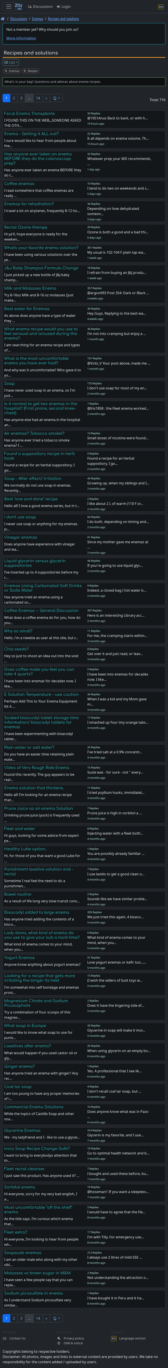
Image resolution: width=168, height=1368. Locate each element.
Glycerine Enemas (22, 1130)
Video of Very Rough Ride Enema (36, 767)
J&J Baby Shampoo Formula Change (41, 268)
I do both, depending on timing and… (118, 521)
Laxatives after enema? (27, 1046)
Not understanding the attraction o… (118, 1277)
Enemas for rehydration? (29, 204)
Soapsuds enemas (22, 1253)
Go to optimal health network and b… (118, 1153)
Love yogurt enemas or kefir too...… (116, 962)
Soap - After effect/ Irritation (32, 478)
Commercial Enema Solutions (33, 1107)
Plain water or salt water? (29, 747)
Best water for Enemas (26, 309)
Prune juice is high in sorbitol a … (114, 813)
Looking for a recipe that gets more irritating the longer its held (39, 978)
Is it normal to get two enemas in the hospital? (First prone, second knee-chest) (40, 408)
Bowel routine (17, 894)
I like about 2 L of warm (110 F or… (115, 503)
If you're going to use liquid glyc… (115, 565)
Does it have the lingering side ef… (115, 1005)
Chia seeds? (16, 649)
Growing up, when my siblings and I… (118, 483)
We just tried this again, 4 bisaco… (115, 917)
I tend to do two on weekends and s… (118, 188)
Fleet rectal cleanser (24, 1169)
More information (21, 38)
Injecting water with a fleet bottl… (115, 833)
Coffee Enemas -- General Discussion (41, 610)
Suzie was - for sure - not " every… (115, 772)
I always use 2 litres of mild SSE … (114, 1257)
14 (38, 98)
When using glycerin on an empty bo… (119, 1050)
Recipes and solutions (63, 18)
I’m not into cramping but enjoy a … (116, 333)
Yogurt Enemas (19, 958)
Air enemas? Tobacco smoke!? (34, 433)
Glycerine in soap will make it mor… (116, 1030)
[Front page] (2, 18)
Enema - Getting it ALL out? (31, 134)
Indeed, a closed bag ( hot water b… (116, 590)
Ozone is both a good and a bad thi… (117, 232)
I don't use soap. (20, 517)
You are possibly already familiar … (116, 853)
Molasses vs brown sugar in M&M (37, 1273)
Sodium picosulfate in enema (33, 1293)
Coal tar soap (18, 1087)
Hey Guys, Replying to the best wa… (116, 313)
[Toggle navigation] (9, 6)
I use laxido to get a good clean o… (116, 874)
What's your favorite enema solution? (41, 248)
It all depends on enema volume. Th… (118, 138)
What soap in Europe (25, 1025)
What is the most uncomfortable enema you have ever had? (36, 360)
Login (66, 6)
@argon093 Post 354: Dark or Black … (118, 292)
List (11, 62)
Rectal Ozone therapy (25, 227)
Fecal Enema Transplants (29, 113)
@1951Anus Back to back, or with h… (117, 118)
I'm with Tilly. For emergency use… (115, 1237)
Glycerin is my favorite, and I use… (115, 1135)
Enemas (37, 18)
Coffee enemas (19, 184)
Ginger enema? (19, 1066)
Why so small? (18, 631)
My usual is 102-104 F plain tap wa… (116, 252)
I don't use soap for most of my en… (117, 388)
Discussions (42, 6)
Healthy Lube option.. (25, 849)
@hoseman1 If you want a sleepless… (118, 1191)
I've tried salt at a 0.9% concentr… (114, 752)
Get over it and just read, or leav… (115, 653)
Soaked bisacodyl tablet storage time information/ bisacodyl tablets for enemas (41, 722)
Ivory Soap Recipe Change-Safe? (37, 1148)
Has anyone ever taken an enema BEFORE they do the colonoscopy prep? (38, 158)
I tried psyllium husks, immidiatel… (116, 792)
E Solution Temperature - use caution (41, 694)
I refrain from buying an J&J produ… (116, 272)
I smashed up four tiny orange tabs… (118, 722)
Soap (9, 383)
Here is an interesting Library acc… (116, 615)
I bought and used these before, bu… (118, 1173)
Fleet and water (19, 829)
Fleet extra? (15, 1232)
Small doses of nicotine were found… (118, 438)
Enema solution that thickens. (34, 788)
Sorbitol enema (19, 1187)
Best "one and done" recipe (31, 499)
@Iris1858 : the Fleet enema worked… (118, 408)
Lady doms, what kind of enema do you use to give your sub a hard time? (42, 935)
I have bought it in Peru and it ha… (115, 1298)
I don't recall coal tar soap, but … (114, 1091)
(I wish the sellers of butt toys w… (114, 980)
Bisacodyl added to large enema (36, 912)
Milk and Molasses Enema (30, 288)
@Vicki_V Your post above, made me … (118, 363)
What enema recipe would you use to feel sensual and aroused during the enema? (41, 333)
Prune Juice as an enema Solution (38, 808)
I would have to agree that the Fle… (116, 1212)
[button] (56, 98)
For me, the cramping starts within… (117, 635)
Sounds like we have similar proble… (117, 898)
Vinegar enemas (20, 537)
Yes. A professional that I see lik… (114, 1071)
